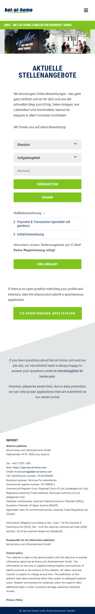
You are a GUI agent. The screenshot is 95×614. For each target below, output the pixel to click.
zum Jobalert (47, 264)
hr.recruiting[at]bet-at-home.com (33, 471)
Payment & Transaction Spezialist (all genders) (43, 224)
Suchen (47, 197)
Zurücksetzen (47, 184)
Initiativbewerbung (30, 234)
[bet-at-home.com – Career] (16, 10)
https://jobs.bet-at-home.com (30, 467)
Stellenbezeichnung (27, 213)
